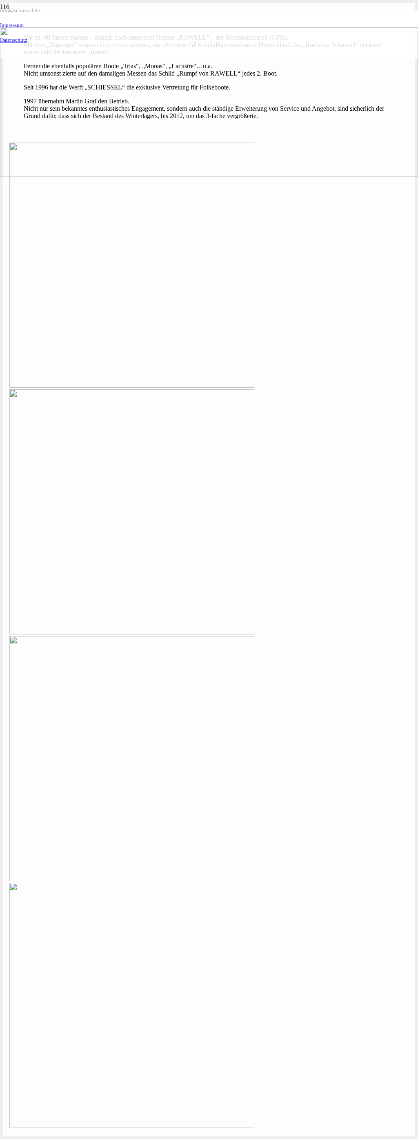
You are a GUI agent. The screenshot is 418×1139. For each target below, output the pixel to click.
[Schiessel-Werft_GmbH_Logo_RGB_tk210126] (209, 174)
